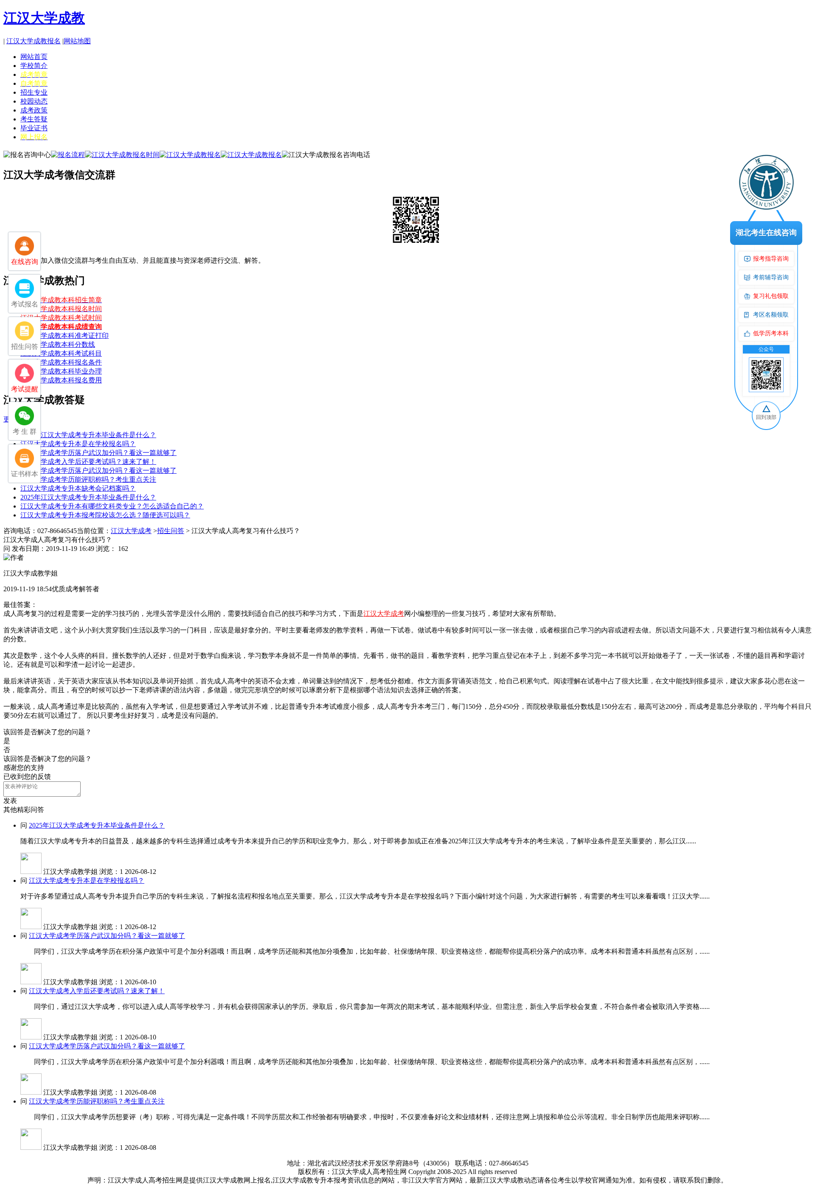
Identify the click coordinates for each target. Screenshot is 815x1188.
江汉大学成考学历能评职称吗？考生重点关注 (88, 479)
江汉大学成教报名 (33, 41)
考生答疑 (34, 119)
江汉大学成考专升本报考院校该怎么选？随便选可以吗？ (105, 515)
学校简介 (34, 65)
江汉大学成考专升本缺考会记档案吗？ (78, 488)
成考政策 (34, 110)
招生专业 (34, 92)
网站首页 (34, 56)
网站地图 (77, 41)
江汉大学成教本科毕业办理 (61, 371)
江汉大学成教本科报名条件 (61, 362)
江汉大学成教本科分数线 (57, 344)
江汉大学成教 (44, 17)
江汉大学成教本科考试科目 (61, 353)
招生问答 (170, 530)
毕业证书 (34, 128)
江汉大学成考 (131, 530)
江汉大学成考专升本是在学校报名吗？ (78, 443)
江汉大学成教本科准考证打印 (64, 335)
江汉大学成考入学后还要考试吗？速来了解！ (88, 461)
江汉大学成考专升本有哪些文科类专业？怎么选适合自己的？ (112, 506)
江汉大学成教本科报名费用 (61, 380)
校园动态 (34, 101)
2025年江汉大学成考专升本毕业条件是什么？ (88, 434)
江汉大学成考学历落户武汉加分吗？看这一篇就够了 (98, 452)
